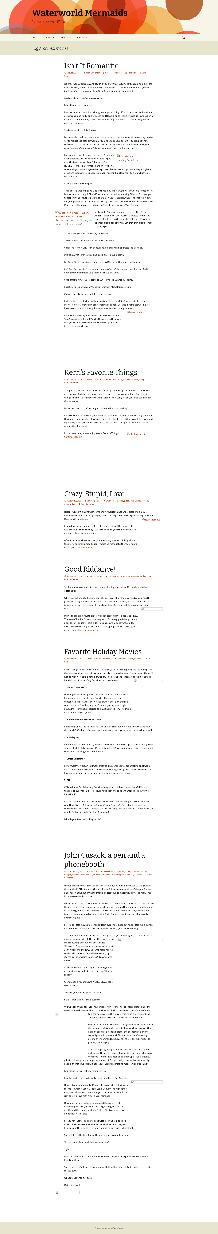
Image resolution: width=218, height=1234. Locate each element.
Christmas (112, 379)
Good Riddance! (90, 569)
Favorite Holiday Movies (103, 651)
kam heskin (119, 871)
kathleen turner (132, 871)
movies (108, 72)
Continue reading (74, 436)
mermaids (107, 658)
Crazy (108, 500)
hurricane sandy (115, 576)
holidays (127, 379)
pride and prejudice (101, 874)
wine (66, 504)
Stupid (145, 500)
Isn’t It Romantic (91, 66)
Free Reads (82, 37)
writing (72, 504)
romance (116, 72)
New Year (135, 576)
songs (142, 379)
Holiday (130, 658)
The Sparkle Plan (128, 72)
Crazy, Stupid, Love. (95, 494)
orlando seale (86, 874)
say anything (136, 874)
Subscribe (65, 37)
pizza (126, 500)
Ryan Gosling (135, 500)
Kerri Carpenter (93, 72)
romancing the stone (121, 874)
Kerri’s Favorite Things (100, 372)
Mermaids (50, 37)
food (120, 379)
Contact (35, 37)
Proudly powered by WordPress (109, 1228)
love (114, 500)
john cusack (108, 871)
